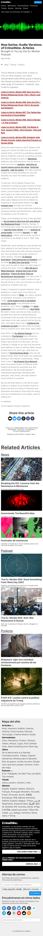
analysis (21, 164)
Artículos (6, 725)
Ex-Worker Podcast (23, 333)
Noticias (28, 731)
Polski (5, 794)
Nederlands (7, 804)
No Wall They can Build (29, 773)
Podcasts (34, 6)
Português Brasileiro (20, 791)
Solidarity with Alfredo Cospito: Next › (21, 434)
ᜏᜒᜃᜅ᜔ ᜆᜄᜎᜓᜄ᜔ (8, 816)
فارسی (37, 801)
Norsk (34, 813)
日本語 (29, 794)
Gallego (17, 813)
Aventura (12, 728)
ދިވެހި (10, 813)
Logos (20, 743)
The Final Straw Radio (19, 353)
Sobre (25, 8)
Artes (4, 728)
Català (5, 813)
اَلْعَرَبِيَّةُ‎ (31, 804)
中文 (15, 798)
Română (9, 807)
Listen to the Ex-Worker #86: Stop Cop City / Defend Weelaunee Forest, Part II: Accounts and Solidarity (20, 105)
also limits (35, 309)
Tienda (4, 8)
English (5, 788)
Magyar (21, 801)
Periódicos (13, 740)
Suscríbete (35, 893)
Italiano (21, 788)
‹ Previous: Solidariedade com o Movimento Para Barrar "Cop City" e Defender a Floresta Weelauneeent (21, 429)
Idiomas (18, 8)
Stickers (31, 740)
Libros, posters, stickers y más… (17, 782)
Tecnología (7, 734)
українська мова (19, 810)
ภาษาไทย (6, 810)
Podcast (13, 65)
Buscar (11, 8)
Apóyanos (38, 2)
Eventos (29, 728)
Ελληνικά (13, 794)
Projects (21, 65)
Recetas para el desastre (25, 758)
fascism (26, 232)
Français (6, 791)
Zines (4, 740)
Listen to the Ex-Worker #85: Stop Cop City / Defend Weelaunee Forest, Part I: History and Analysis (20, 95)
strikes (26, 306)
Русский (35, 791)
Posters (22, 740)
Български (7, 798)
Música (13, 743)
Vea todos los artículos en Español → (16, 12)
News (6, 65)
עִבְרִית (37, 807)
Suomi (22, 794)
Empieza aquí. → (33, 864)
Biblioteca (12, 6)
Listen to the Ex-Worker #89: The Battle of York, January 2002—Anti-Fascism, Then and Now (21, 130)
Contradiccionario (10, 755)
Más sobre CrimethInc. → (28, 852)
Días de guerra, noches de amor (17, 761)
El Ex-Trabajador (9, 773)
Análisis (21, 728)
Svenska (22, 807)
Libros (3, 6)
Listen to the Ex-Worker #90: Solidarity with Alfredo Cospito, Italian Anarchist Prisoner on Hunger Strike (21, 140)
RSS (12, 725)
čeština (5, 801)
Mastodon (32, 159)
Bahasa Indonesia (26, 798)
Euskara (13, 801)
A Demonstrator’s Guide (24, 734)
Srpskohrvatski (21, 804)
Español (13, 788)
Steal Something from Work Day (23, 746)
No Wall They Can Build (19, 262)
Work (21, 295)
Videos (5, 743)
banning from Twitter (13, 230)
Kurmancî (26, 813)
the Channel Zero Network (25, 361)
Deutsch (30, 788)
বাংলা (15, 807)
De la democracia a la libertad (16, 752)
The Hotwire (17, 336)
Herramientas (23, 6)
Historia (5, 731)
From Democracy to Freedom (24, 260)
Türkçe (29, 801)
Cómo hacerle (17, 731)
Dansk (30, 807)
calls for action (17, 170)
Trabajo (23, 755)
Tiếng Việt (33, 810)
